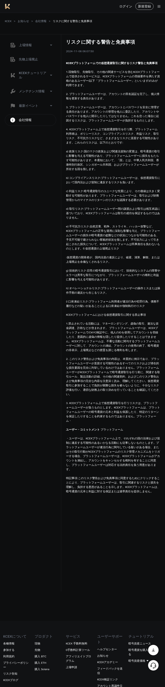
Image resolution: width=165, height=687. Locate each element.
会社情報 (40, 21)
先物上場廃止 (28, 59)
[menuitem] (30, 45)
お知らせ (23, 21)
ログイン (125, 6)
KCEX (8, 21)
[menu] (30, 82)
